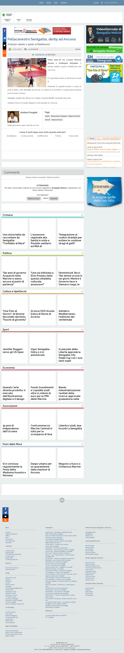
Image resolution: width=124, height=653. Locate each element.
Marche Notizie (89, 545)
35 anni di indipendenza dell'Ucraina (11, 428)
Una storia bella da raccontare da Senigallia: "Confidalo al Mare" (14, 239)
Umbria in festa (89, 578)
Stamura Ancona (56, 120)
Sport (78, 49)
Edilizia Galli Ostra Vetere (52, 542)
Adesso (19, 20)
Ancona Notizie (89, 547)
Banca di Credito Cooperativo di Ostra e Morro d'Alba (61, 535)
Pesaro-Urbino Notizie (91, 554)
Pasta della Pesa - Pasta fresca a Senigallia (58, 579)
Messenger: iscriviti (11, 595)
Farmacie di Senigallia (11, 598)
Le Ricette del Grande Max (13, 554)
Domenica (29, 20)
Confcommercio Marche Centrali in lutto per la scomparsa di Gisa (41, 430)
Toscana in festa (90, 576)
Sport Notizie (89, 591)
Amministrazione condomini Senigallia (56, 562)
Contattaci (8, 586)
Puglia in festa (89, 574)
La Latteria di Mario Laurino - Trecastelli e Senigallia (60, 602)
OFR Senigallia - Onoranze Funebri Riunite (57, 577)
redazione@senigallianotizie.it (14, 588)
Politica (7, 535)
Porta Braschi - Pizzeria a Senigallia (55, 590)
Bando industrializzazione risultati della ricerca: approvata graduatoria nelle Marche (70, 394)
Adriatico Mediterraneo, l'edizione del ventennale (67, 315)
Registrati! (53, 198)
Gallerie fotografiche (11, 615)
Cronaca (8, 532)
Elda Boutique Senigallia (52, 607)
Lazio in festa (89, 569)
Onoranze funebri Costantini (53, 537)
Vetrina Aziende (9, 551)
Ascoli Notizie (89, 549)
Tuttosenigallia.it (90, 537)
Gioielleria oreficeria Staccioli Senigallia (56, 605)
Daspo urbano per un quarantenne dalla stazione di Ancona (41, 468)
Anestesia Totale (10, 569)
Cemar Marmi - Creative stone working (56, 544)
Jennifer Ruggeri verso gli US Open (13, 351)
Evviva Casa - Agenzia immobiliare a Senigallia (59, 551)
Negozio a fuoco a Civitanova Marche (70, 465)
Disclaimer (66, 649)
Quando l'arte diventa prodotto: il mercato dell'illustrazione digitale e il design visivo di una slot (14, 394)
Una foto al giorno (10, 612)
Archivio (7, 579)
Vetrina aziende (9, 584)
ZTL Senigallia (49, 617)
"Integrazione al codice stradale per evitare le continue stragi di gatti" (70, 239)
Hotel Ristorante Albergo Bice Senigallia (56, 593)
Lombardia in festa (90, 571)
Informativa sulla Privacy (83, 649)
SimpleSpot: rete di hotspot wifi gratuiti (56, 548)
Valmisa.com (89, 535)
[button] (96, 2)
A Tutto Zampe (9, 556)
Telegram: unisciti (10, 593)
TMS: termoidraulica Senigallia (54, 534)
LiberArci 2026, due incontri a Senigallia (70, 427)
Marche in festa (89, 562)
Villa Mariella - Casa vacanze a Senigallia (57, 591)
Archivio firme (9, 590)
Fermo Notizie (89, 551)
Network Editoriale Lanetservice (14, 604)
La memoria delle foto (11, 559)
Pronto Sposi (89, 593)
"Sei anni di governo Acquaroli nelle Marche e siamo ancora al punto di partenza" (14, 278)
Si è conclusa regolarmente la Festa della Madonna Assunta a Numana (14, 469)
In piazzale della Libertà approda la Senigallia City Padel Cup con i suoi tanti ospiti (70, 355)
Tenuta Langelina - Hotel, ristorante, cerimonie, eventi (61, 574)
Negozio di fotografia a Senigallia (54, 576)
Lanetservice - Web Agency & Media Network (58, 532)
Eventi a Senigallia (10, 602)
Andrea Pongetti (28, 112)
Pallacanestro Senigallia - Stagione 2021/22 (65, 116)
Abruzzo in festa (90, 564)
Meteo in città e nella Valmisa (13, 632)
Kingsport (88, 590)
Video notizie (9, 620)
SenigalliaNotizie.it (90, 532)
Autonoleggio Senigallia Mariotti (54, 539)
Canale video (9, 619)
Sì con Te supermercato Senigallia (55, 565)
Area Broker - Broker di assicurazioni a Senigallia (59, 549)
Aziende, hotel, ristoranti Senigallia (55, 563)
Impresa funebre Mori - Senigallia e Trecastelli (58, 567)
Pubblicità (73, 649)
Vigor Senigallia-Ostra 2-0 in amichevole (40, 352)
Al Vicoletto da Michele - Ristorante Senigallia (58, 570)
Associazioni (9, 539)
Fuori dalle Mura (10, 541)
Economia (8, 542)
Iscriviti (7, 583)
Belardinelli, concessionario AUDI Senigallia (57, 560)
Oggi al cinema (9, 636)
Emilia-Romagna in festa (92, 566)
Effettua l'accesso (33, 198)
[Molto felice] (73, 142)
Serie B (47, 120)
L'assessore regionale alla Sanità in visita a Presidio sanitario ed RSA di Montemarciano (41, 242)
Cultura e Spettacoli (11, 534)
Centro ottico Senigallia (52, 546)
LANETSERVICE (47, 649)
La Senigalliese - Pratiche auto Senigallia (57, 572)
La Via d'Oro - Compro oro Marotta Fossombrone (59, 558)
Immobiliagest (89, 595)
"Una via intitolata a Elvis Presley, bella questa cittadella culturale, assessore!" (42, 278)
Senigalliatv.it (89, 534)
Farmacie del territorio (11, 630)
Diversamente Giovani (12, 567)
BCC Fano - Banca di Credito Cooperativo (57, 553)
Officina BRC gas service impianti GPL (56, 588)
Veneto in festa (89, 580)
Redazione (8, 581)
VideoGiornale (9, 552)
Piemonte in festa (90, 573)
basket (47, 116)
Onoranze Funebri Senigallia (13, 600)
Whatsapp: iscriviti (10, 591)
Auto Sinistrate (89, 588)
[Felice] (58, 142)
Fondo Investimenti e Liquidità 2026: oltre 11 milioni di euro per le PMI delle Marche (42, 393)
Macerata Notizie (90, 552)
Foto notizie (8, 614)
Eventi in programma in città (13, 634)
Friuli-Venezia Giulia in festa (93, 567)
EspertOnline (9, 558)
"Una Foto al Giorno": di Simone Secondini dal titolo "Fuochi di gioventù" (14, 315)
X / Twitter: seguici (10, 597)
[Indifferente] (42, 142)
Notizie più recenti (10, 577)
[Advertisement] (104, 100)
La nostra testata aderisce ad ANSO (56, 615)
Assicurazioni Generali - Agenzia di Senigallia (58, 541)
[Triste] (27, 142)
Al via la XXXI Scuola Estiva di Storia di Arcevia (42, 314)
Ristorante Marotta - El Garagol (54, 569)
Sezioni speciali (9, 622)
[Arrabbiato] (11, 142)
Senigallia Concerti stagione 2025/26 (56, 604)
